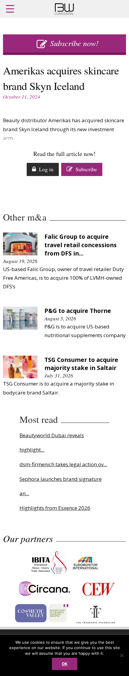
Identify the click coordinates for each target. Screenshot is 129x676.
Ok (65, 663)
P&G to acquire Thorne (77, 311)
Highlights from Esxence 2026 (55, 507)
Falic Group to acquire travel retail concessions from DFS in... (80, 245)
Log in (46, 169)
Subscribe (86, 169)
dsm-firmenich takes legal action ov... (63, 464)
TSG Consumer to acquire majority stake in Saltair (81, 364)
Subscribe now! (74, 43)
